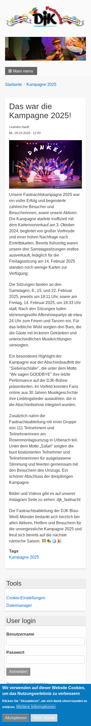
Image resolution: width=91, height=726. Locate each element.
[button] (21, 71)
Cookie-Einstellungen (25, 598)
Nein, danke (44, 718)
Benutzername (20, 634)
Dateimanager (19, 605)
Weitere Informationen (36, 707)
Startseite (13, 84)
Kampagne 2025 (41, 84)
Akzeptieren (16, 718)
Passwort (15, 652)
